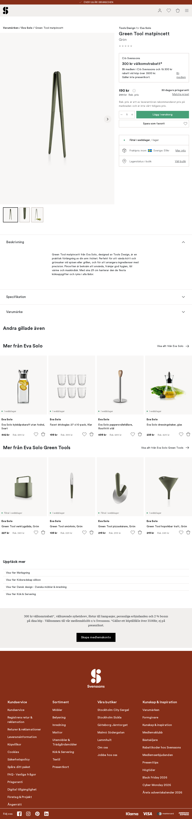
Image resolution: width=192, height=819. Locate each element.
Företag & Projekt (20, 797)
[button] (125, 46)
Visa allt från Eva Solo (170, 346)
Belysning (59, 717)
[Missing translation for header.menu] (186, 10)
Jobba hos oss (107, 755)
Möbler (57, 710)
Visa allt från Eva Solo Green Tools (162, 447)
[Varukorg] (177, 10)
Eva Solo (26, 27)
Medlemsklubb (152, 732)
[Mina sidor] (159, 10)
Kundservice (16, 710)
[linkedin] (46, 813)
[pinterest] (37, 813)
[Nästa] (107, 119)
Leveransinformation (22, 737)
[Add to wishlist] (36, 434)
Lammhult (105, 740)
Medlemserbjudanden (157, 755)
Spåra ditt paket (19, 767)
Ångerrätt (15, 804)
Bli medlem (181, 75)
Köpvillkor (14, 744)
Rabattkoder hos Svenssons (161, 747)
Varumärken (11, 27)
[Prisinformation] (134, 90)
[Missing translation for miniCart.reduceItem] (121, 114)
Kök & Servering (63, 752)
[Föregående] (6, 119)
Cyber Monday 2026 (156, 785)
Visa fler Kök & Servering (21, 594)
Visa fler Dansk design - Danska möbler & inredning (36, 587)
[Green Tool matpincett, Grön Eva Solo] (57, 118)
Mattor (57, 732)
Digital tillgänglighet (22, 789)
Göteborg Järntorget (113, 725)
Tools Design (127, 28)
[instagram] (28, 813)
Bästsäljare (150, 740)
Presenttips (150, 762)
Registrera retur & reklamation (20, 720)
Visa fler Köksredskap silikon (23, 579)
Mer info (181, 150)
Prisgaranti (15, 782)
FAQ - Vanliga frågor (22, 774)
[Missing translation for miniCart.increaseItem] (132, 114)
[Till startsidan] (5, 10)
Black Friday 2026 (154, 777)
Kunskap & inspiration (157, 725)
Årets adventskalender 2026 (162, 792)
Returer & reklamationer (24, 729)
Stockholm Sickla (110, 717)
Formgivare (150, 717)
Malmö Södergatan (111, 732)
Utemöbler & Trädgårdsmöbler (64, 742)
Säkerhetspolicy (19, 759)
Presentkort (60, 767)
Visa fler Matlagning (18, 572)
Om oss (103, 747)
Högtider (148, 770)
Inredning (59, 725)
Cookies (13, 752)
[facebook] (19, 813)
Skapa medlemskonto (96, 637)
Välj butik (180, 161)
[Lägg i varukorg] (43, 434)
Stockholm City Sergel (113, 710)
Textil (56, 759)
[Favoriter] (168, 10)
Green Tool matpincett (49, 27)
